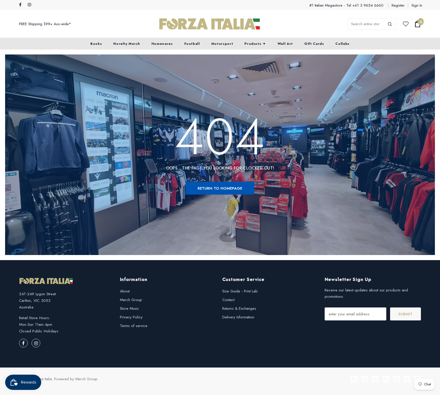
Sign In (416, 5)
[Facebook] (22, 5)
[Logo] (209, 24)
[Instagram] (31, 5)
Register (398, 5)
